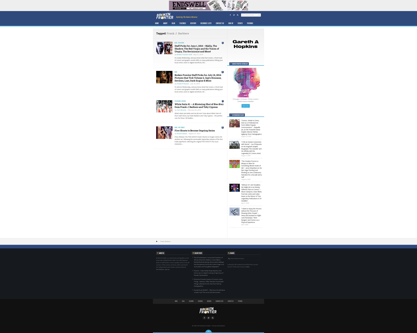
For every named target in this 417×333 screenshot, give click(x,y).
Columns (191, 301)
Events (240, 23)
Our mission (160, 269)
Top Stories (181, 127)
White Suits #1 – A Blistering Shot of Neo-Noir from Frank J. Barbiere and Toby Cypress (199, 105)
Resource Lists (206, 23)
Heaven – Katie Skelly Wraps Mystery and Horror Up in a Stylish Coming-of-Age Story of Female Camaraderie (208, 273)
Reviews (193, 23)
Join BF (230, 23)
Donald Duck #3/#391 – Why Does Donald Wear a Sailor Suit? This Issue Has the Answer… (209, 291)
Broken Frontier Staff (184, 54)
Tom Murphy (181, 110)
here (247, 267)
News (176, 127)
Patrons (250, 23)
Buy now (245, 106)
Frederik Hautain (183, 84)
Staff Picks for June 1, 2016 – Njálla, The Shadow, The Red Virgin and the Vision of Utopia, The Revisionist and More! (197, 48)
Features (183, 23)
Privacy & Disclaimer (218, 326)
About (165, 23)
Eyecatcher (181, 43)
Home (157, 23)
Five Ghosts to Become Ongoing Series (195, 130)
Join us (167, 269)
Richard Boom (182, 133)
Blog (173, 23)
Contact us (220, 23)
